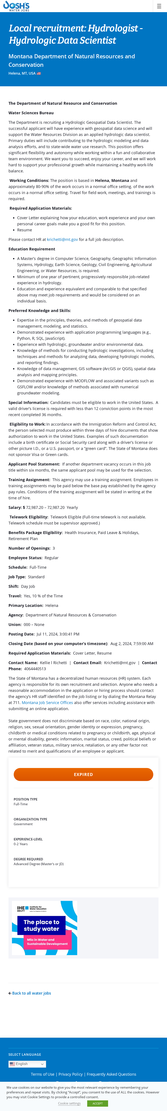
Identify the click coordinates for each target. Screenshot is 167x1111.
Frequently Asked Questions (111, 1074)
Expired (83, 774)
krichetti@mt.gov (62, 239)
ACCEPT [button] (98, 1103)
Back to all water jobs (31, 993)
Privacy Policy (70, 1074)
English (21, 1064)
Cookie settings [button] (69, 1103)
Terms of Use (42, 1074)
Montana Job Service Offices (47, 702)
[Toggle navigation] (159, 6)
